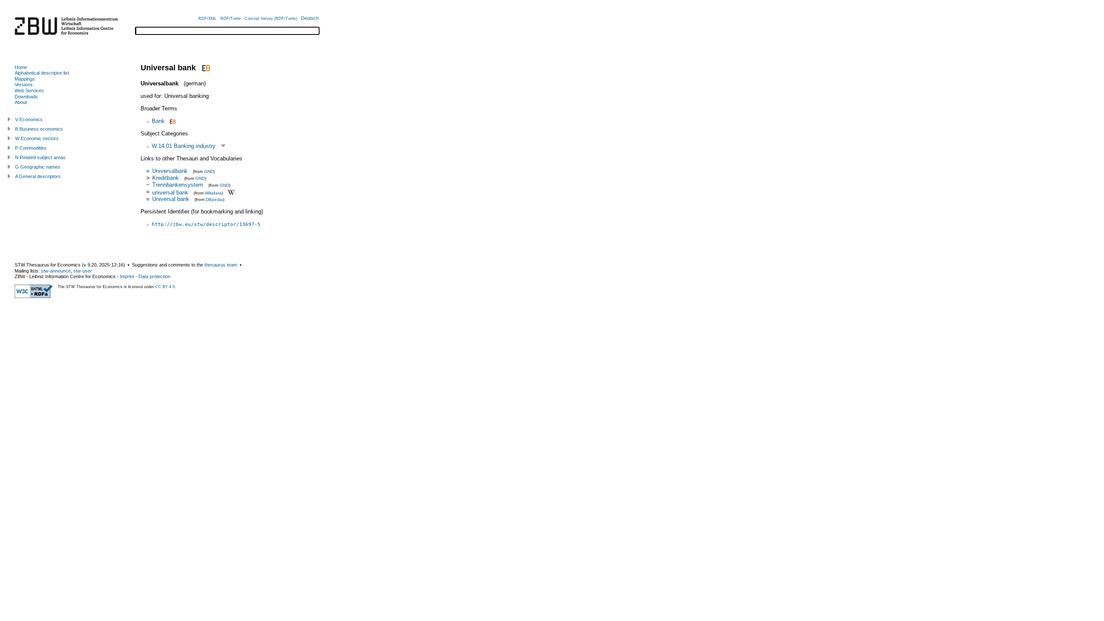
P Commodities (31, 148)
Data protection (154, 276)
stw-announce (56, 270)
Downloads (26, 96)
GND (208, 171)
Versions (24, 84)
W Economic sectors (37, 138)
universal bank (170, 192)
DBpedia (214, 199)
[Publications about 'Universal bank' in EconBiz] (205, 67)
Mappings (25, 79)
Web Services (29, 90)
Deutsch (310, 18)
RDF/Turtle (230, 18)
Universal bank (170, 199)
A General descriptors (38, 176)
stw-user (82, 270)
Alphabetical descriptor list (42, 72)
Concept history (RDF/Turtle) (271, 18)
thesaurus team (220, 264)
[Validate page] (34, 296)
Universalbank (170, 171)
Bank (158, 121)
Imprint (127, 276)
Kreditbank (165, 178)
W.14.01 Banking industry (184, 146)
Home (21, 67)
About (21, 102)
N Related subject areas (40, 157)
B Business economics (39, 129)
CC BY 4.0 (165, 287)
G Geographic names (37, 166)
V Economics (29, 119)
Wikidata (213, 192)
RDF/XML (207, 18)
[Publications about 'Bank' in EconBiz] (172, 121)
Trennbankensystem (177, 185)
